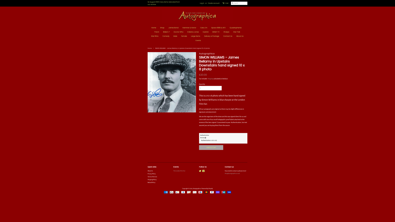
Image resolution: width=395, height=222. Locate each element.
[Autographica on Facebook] (203, 171)
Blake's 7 (166, 32)
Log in (202, 3)
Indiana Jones (193, 32)
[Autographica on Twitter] (200, 171)
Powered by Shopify (207, 188)
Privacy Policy (152, 174)
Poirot (157, 32)
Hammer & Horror (189, 28)
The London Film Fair (179, 171)
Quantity (202, 84)
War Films (154, 36)
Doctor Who (178, 32)
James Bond (173, 28)
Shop (162, 28)
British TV (216, 32)
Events (198, 40)
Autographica (197, 188)
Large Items (195, 36)
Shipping (210, 79)
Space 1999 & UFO (218, 28)
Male (175, 36)
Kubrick (206, 32)
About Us (239, 36)
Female (184, 36)
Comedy (165, 36)
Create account (214, 3)
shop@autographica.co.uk (232, 173)
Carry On (203, 28)
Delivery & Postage (211, 36)
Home (153, 28)
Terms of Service (152, 176)
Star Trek (236, 32)
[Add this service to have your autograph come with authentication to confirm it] (205, 138)
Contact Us (227, 36)
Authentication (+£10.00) (209, 140)
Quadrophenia (236, 28)
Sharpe (226, 32)
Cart (226, 3)
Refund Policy (151, 182)
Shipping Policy (152, 179)
